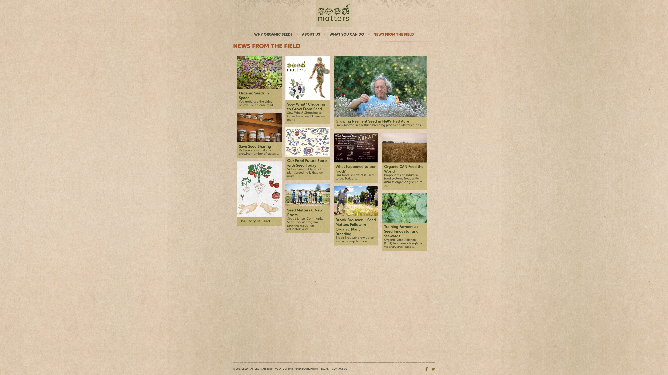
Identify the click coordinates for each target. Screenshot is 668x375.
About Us (311, 34)
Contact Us (339, 368)
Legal (324, 368)
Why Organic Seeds (273, 34)
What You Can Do (346, 34)
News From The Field (393, 34)
